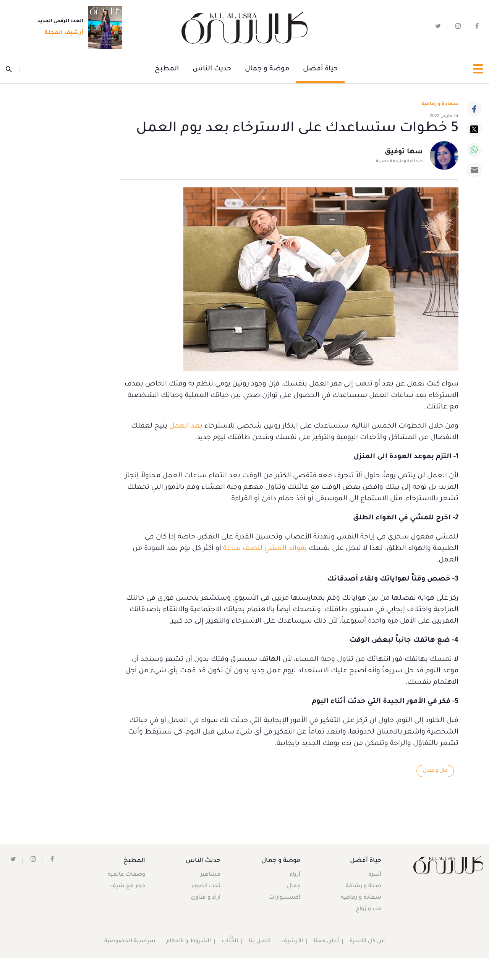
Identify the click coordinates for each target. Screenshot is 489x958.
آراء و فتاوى (205, 898)
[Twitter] (474, 129)
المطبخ (167, 69)
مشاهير (210, 875)
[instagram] (458, 28)
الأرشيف (292, 941)
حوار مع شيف (127, 886)
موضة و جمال (267, 69)
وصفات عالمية (126, 875)
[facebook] (477, 28)
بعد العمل (185, 426)
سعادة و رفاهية (439, 104)
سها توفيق (404, 152)
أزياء (295, 875)
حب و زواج (368, 909)
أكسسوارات (284, 898)
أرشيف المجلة (64, 33)
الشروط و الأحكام (188, 941)
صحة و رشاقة (363, 886)
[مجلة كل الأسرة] (448, 865)
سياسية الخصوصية (129, 941)
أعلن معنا (326, 941)
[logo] (244, 28)
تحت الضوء (206, 886)
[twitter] (438, 28)
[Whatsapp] (474, 150)
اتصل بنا (259, 941)
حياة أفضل (320, 69)
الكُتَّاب (230, 941)
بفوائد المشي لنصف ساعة (265, 549)
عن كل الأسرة (367, 941)
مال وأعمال (435, 771)
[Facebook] (474, 109)
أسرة (374, 875)
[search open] (13, 69)
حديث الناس (212, 69)
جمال (293, 886)
